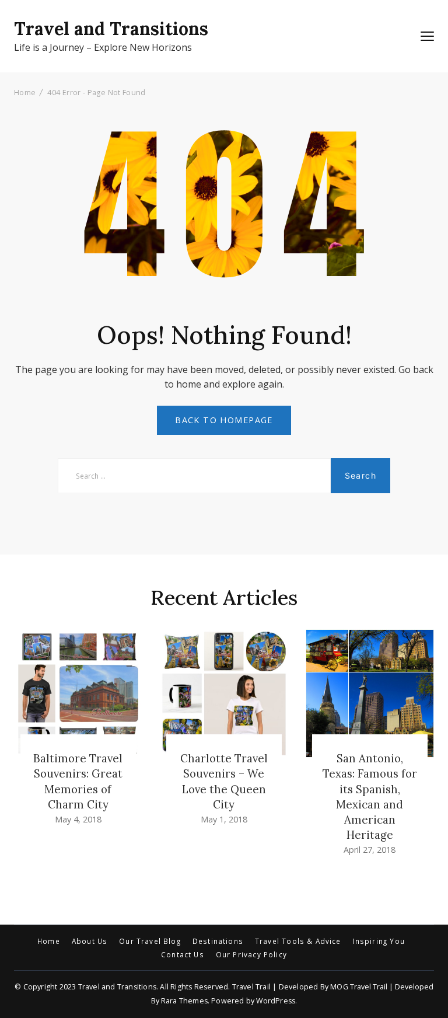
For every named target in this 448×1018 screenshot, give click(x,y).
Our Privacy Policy (251, 954)
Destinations (217, 941)
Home (48, 941)
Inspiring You (379, 941)
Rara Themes (184, 1001)
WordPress (275, 1001)
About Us (89, 941)
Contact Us (182, 954)
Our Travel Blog (150, 941)
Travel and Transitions (111, 29)
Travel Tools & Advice (298, 941)
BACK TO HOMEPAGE (224, 420)
